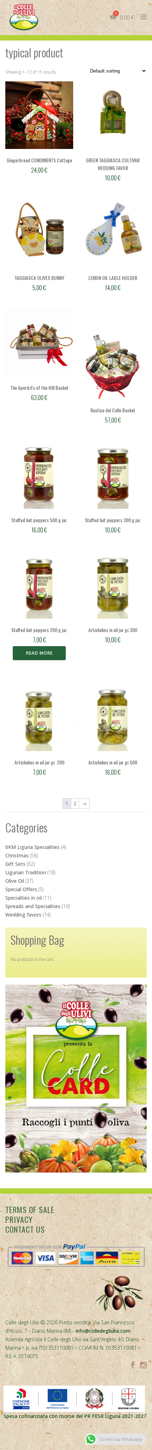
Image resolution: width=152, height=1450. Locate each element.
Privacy (19, 1219)
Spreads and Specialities (32, 906)
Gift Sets (15, 864)
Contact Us (25, 1229)
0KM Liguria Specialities (32, 847)
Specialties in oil (23, 897)
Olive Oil (14, 880)
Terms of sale (29, 1209)
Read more (39, 653)
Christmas (17, 855)
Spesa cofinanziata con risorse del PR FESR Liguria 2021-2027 (75, 1416)
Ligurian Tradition (25, 872)
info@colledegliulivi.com (103, 1330)
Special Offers (21, 889)
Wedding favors (23, 914)
